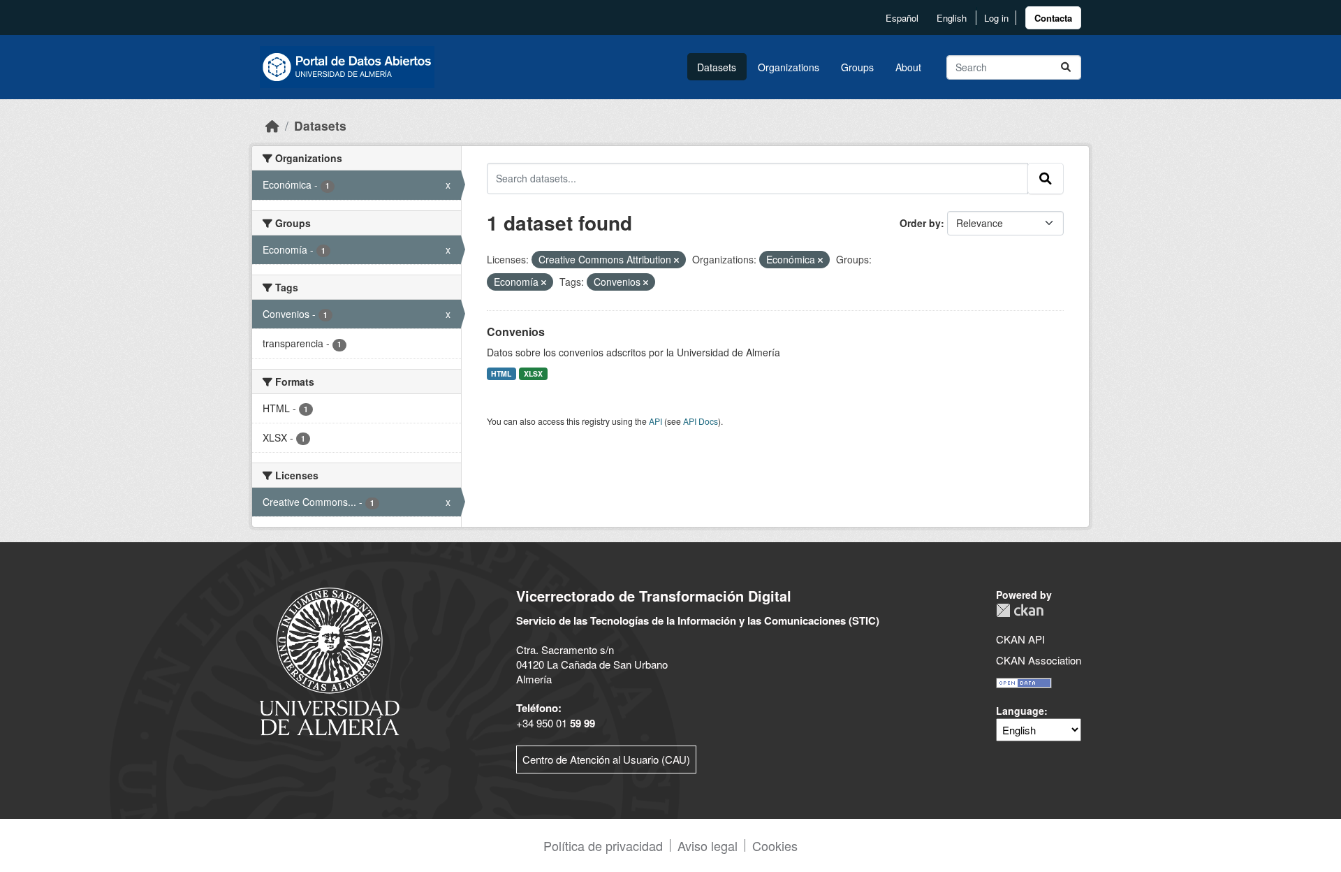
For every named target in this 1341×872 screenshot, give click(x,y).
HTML (501, 373)
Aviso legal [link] (707, 845)
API (655, 421)
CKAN (1019, 610)
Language (1020, 711)
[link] (1053, 17)
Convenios (516, 332)
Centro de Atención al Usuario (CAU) (606, 759)
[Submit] (1066, 67)
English (952, 17)
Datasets (716, 67)
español (902, 17)
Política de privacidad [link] (603, 845)
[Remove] (676, 260)
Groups (857, 67)
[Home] (272, 125)
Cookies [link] (775, 845)
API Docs (700, 421)
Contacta (1053, 17)
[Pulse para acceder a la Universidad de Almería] (330, 660)
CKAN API (1020, 639)
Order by (920, 223)
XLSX (533, 373)
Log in (996, 17)
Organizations (788, 67)
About (908, 67)
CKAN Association (1038, 660)
